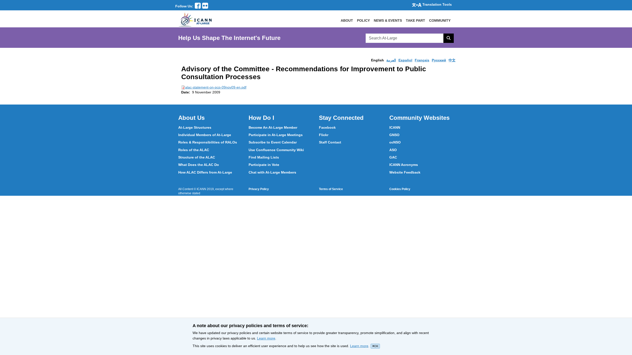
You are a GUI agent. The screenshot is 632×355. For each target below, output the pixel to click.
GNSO (394, 135)
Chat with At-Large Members (272, 172)
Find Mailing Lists (264, 157)
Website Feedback (404, 172)
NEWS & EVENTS (388, 20)
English (377, 60)
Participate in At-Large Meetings (276, 135)
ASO (393, 150)
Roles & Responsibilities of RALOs (207, 142)
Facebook (327, 127)
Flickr (323, 135)
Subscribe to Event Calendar (273, 142)
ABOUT (347, 20)
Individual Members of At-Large (204, 135)
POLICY (363, 20)
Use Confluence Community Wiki (276, 150)
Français (422, 60)
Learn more (266, 338)
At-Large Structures (194, 127)
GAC (393, 157)
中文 (452, 60)
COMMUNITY (440, 20)
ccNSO (395, 142)
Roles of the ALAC (193, 150)
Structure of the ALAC (196, 157)
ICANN (394, 127)
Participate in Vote (264, 165)
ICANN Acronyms (403, 165)
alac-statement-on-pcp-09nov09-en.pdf (215, 87)
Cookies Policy (399, 189)
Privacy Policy (259, 189)
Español (405, 60)
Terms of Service (331, 189)
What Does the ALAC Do (198, 165)
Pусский (439, 60)
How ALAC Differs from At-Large (205, 172)
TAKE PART (415, 20)
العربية (391, 60)
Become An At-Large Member (273, 127)
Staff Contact (330, 142)
